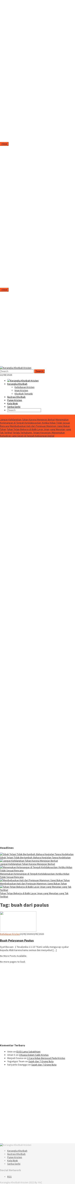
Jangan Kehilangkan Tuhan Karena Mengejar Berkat (27, 419)
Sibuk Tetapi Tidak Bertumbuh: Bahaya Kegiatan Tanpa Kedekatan (35, 857)
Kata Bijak (12, 1160)
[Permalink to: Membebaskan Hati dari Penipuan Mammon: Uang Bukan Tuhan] (35, 880)
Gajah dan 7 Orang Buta (41, 1061)
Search (39, 371)
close (4, 144)
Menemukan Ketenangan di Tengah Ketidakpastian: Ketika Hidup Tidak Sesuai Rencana (35, 423)
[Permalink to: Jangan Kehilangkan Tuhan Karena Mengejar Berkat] (29, 860)
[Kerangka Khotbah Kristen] (15, 367)
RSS (9, 1176)
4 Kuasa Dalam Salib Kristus (34, 1054)
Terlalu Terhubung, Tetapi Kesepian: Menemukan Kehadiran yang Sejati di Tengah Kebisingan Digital (32, 434)
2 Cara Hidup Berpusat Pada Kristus (46, 1058)
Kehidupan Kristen (10, 934)
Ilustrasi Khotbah (16, 1154)
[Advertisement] (27, 72)
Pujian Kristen (14, 1157)
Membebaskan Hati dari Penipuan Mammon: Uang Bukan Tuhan (33, 883)
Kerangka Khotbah (17, 1150)
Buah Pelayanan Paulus (17, 940)
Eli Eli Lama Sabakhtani (28, 1051)
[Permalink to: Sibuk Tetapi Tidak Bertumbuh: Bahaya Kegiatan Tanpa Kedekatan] (37, 854)
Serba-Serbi (13, 1163)
